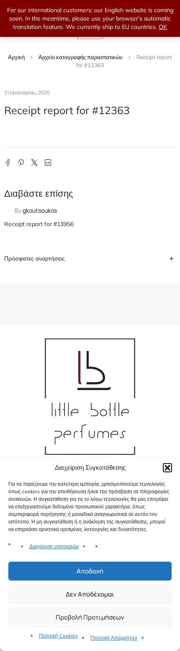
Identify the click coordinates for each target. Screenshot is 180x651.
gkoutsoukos (40, 210)
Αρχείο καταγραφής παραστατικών (81, 57)
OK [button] (163, 27)
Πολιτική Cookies (58, 636)
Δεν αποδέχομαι (90, 594)
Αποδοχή (90, 571)
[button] (167, 468)
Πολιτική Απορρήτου (113, 638)
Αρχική (16, 57)
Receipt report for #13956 (39, 224)
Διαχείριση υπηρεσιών (54, 546)
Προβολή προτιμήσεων (90, 617)
